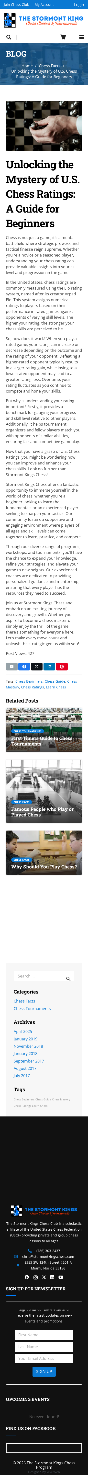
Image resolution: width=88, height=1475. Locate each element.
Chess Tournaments (32, 1008)
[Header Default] (44, 20)
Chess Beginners (29, 681)
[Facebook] (27, 1277)
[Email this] (12, 666)
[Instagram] (35, 1277)
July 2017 (22, 1075)
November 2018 (28, 1046)
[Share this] (24, 666)
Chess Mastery (61, 1099)
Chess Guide (55, 681)
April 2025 (23, 1031)
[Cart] (63, 37)
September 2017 (29, 1061)
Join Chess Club (16, 4)
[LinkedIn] (52, 1277)
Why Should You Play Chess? (44, 867)
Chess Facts (24, 1001)
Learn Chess (56, 687)
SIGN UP (44, 1371)
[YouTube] (60, 1277)
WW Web (53, 1472)
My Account (44, 4)
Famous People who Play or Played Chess (42, 812)
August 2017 (25, 1068)
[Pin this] (62, 666)
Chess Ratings (32, 687)
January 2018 (25, 1053)
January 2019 (25, 1039)
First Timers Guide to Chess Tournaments (42, 741)
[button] (8, 37)
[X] (44, 1277)
